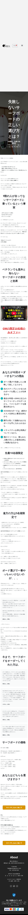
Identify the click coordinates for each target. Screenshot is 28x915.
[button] (22, 45)
